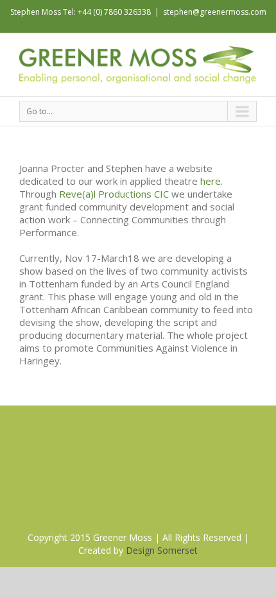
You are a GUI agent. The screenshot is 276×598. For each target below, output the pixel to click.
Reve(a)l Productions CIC (114, 193)
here (210, 181)
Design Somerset (162, 550)
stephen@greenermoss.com (214, 11)
